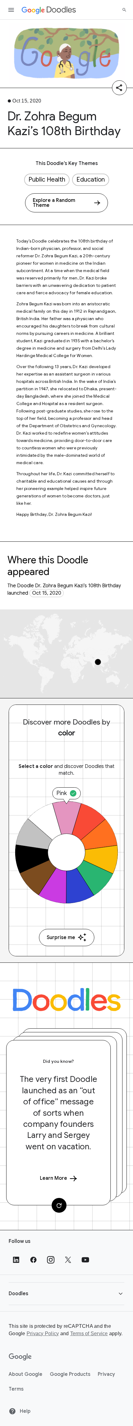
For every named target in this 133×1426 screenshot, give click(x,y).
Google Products (70, 1374)
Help (25, 1411)
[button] (66, 1293)
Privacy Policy (43, 1333)
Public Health (46, 179)
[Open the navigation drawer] (11, 9)
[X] (68, 1259)
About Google (25, 1374)
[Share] (119, 87)
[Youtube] (85, 1259)
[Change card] (59, 1205)
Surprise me (61, 937)
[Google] (20, 1357)
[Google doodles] (49, 9)
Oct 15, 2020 (46, 593)
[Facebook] (33, 1259)
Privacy (106, 1374)
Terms (16, 1389)
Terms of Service (89, 1333)
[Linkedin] (16, 1259)
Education (90, 179)
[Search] (124, 9)
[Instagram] (50, 1259)
